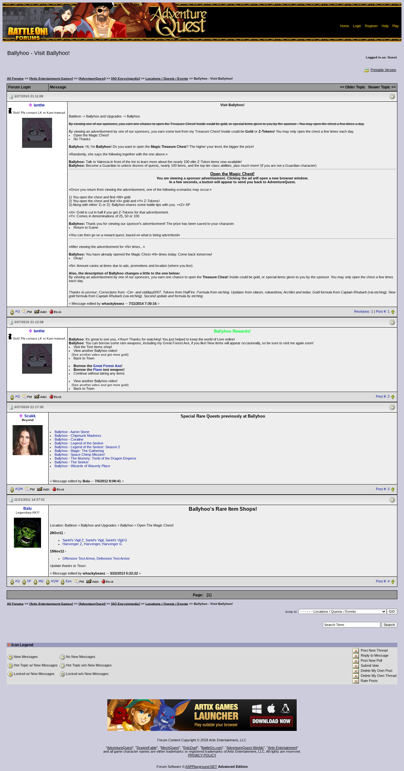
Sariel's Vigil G (116, 540)
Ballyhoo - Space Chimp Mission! (80, 454)
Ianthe (39, 105)
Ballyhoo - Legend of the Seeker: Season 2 (87, 447)
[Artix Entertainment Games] (51, 78)
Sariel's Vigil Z (73, 540)
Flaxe (97, 369)
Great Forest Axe (107, 366)
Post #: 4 (382, 581)
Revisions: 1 (363, 311)
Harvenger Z (72, 544)
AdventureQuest (119, 748)
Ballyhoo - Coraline (69, 439)
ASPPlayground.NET (201, 766)
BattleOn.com (211, 748)
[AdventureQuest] (92, 78)
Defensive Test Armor (113, 558)
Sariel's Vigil (95, 540)
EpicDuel (190, 748)
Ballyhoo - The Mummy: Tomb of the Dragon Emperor (95, 458)
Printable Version (383, 70)
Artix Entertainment (282, 748)
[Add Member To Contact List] (40, 311)
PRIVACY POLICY (202, 755)
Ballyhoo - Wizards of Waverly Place (82, 466)
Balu (27, 508)
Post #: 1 (382, 311)
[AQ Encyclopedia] (125, 78)
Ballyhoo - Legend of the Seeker (79, 443)
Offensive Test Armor (78, 558)
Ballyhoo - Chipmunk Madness (78, 435)
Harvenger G (112, 544)
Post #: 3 (382, 489)
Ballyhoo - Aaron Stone (72, 432)
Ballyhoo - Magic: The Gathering (79, 451)
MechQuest (170, 748)
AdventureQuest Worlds (245, 748)
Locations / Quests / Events (167, 78)
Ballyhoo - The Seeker (72, 462)
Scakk (30, 416)
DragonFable (147, 748)
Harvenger (92, 544)
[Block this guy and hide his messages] (55, 311)
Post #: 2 (382, 396)
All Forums (15, 78)
